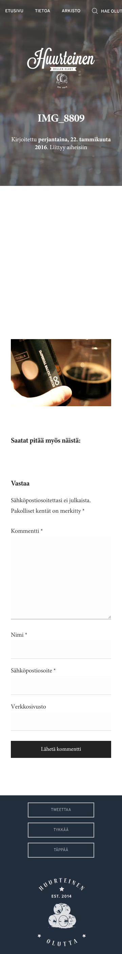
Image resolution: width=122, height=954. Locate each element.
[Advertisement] (61, 257)
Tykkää (61, 830)
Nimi (19, 635)
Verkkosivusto (28, 706)
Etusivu (14, 11)
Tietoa (42, 11)
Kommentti (27, 531)
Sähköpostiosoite (33, 670)
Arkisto (71, 11)
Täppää (61, 850)
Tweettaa (61, 810)
